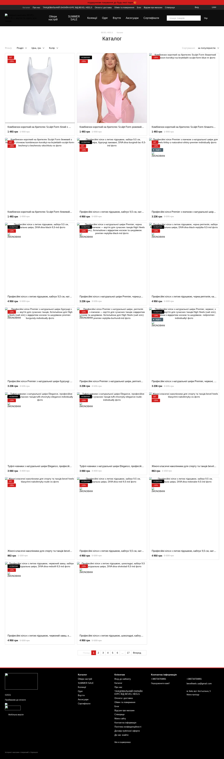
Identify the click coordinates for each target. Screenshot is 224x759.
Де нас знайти (121, 735)
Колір (52, 48)
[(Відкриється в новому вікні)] (13, 708)
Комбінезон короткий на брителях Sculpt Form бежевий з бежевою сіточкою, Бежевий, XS (58, 211)
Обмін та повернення (124, 7)
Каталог (26, 7)
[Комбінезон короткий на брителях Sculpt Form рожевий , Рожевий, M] (112, 88)
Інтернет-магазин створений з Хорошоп (21, 752)
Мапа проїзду (193, 694)
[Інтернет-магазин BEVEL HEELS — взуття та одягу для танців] (21, 681)
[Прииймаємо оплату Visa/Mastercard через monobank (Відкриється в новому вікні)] (31, 704)
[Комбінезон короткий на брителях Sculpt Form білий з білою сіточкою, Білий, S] (40, 88)
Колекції (92, 18)
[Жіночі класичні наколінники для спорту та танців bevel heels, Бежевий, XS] (40, 512)
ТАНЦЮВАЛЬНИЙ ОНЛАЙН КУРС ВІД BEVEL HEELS (67, 7)
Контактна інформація (125, 722)
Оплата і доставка (103, 7)
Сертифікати (151, 18)
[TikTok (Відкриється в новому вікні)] (10, 7)
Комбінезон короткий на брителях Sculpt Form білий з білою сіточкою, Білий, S (52, 126)
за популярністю (207, 48)
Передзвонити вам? (160, 683)
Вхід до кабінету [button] (122, 679)
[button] (221, 2)
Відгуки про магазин (153, 7)
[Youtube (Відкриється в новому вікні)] (14, 7)
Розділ (20, 48)
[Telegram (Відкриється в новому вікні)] (18, 7)
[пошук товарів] (198, 18)
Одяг (105, 18)
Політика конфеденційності (127, 727)
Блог (139, 7)
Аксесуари (132, 18)
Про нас (36, 7)
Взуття (117, 18)
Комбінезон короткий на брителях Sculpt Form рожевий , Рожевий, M (118, 126)
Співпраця (170, 7)
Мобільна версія (16, 715)
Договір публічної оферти (127, 731)
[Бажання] (203, 7)
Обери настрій (53, 18)
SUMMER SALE (74, 18)
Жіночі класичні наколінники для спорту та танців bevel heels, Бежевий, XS (50, 550)
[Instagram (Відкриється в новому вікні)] (6, 7)
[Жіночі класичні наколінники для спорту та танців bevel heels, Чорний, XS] (184, 427)
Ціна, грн (36, 48)
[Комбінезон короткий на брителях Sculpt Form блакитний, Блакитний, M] (184, 88)
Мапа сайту (120, 718)
